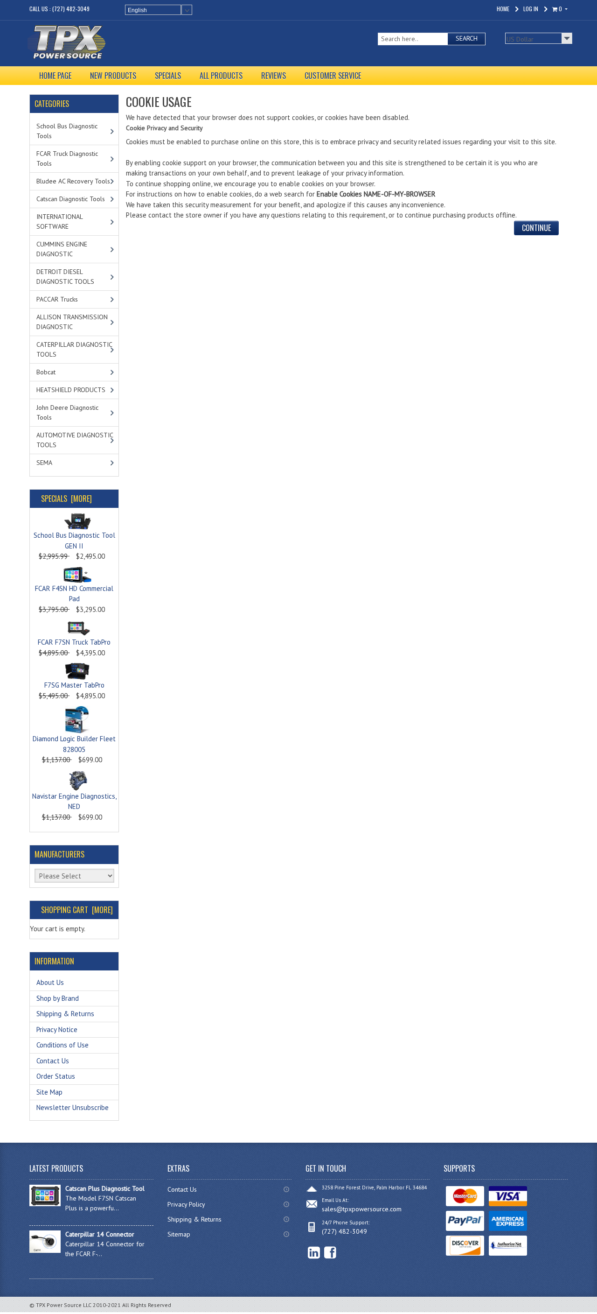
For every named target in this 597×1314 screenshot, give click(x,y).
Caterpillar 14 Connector (99, 1234)
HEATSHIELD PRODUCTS (70, 390)
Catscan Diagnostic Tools (70, 199)
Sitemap (178, 1234)
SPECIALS (168, 75)
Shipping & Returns (65, 1013)
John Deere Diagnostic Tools (67, 412)
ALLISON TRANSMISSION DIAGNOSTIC (72, 322)
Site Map (49, 1092)
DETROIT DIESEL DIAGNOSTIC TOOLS (65, 276)
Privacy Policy (186, 1204)
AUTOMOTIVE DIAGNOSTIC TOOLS (74, 440)
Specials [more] (66, 498)
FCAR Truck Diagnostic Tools (67, 158)
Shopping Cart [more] (77, 909)
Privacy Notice (56, 1029)
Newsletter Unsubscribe (72, 1107)
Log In (530, 9)
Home (503, 9)
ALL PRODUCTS (221, 75)
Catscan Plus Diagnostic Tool (105, 1188)
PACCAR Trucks (57, 299)
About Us (50, 982)
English (137, 10)
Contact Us (52, 1060)
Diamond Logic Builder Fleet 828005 (74, 744)
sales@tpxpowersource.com (362, 1209)
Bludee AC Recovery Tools (73, 181)
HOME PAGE (55, 75)
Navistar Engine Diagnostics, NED (74, 801)
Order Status (55, 1076)
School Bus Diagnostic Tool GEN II (74, 540)
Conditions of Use (62, 1044)
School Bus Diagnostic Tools (66, 131)
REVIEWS (273, 75)
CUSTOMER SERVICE (333, 75)
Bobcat (46, 372)
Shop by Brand (57, 998)
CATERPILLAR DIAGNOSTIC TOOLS (74, 349)
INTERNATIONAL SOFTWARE (59, 221)
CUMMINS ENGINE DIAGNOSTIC (61, 249)
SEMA (44, 462)
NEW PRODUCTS (113, 75)
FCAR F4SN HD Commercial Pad (74, 594)
